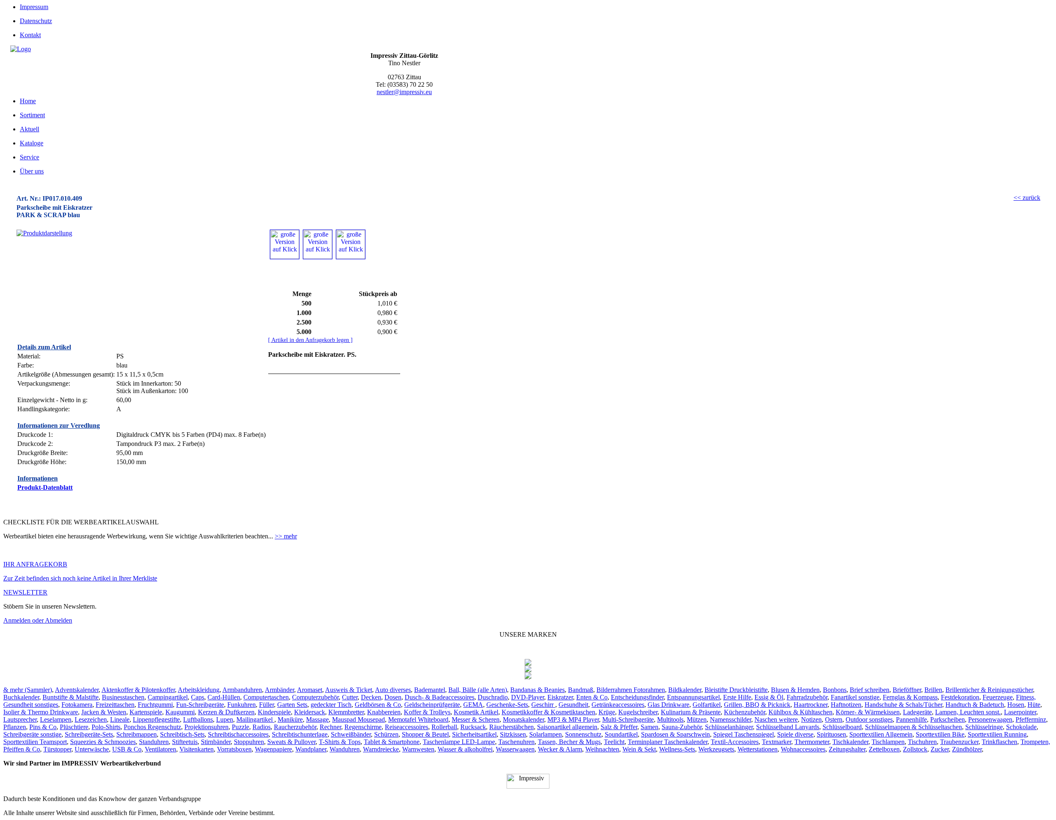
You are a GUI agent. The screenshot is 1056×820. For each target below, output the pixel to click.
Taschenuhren (516, 741)
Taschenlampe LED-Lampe (459, 741)
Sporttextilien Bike (940, 734)
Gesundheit (573, 704)
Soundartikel (621, 734)
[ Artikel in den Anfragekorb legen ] (310, 340)
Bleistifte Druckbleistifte (736, 689)
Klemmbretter (346, 712)
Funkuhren (241, 704)
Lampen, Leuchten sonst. (968, 712)
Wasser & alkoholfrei (465, 749)
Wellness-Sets (677, 749)
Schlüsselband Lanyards (787, 726)
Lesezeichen (91, 719)
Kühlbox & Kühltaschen (800, 712)
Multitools (670, 719)
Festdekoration (960, 697)
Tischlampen (888, 741)
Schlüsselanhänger (729, 726)
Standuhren (154, 741)
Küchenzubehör (744, 712)
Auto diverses (393, 689)
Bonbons (834, 689)
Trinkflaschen (999, 741)
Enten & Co (592, 697)
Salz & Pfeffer (619, 726)
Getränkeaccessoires (618, 704)
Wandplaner (310, 749)
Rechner (330, 726)
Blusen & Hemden (795, 689)
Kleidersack (309, 712)
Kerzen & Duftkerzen (226, 712)
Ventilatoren (160, 749)
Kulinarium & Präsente (691, 712)
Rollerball (444, 726)
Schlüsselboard (842, 726)
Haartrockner (810, 704)
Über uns (32, 171)
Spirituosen (831, 734)
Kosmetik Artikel (476, 712)
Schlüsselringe (984, 726)
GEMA (473, 704)
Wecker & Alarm (560, 749)
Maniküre (290, 719)
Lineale (120, 719)
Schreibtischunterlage (300, 734)
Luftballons (198, 719)
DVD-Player (527, 697)
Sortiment (32, 114)
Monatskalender (523, 719)
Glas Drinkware (668, 704)
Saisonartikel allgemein (567, 726)
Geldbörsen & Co (378, 704)
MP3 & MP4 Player (573, 719)
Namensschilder (730, 719)
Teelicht (614, 741)
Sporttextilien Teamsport (35, 741)
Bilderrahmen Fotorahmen (630, 689)
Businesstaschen (123, 697)
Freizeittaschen (115, 704)
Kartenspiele (146, 712)
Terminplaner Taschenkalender (667, 741)
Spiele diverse (795, 734)
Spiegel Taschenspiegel (743, 734)
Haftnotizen (846, 704)
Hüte (1034, 704)
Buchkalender (21, 697)
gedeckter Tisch (331, 704)
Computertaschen (266, 697)
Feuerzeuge (998, 697)
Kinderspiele (274, 712)
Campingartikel (168, 697)
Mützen (697, 719)
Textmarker (776, 741)
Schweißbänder (351, 734)
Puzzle (240, 726)
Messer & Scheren (476, 719)
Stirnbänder (216, 741)
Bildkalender (684, 689)
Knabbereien (384, 712)
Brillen (933, 689)
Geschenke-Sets (507, 704)
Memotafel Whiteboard (418, 719)
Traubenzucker (959, 741)
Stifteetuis (185, 741)
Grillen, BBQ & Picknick (757, 704)
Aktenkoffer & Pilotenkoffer (138, 689)
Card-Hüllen (223, 697)
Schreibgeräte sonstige (32, 734)
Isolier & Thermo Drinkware (40, 712)
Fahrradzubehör (807, 697)
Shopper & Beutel (425, 734)
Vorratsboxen (234, 749)
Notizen (811, 719)
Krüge (607, 712)
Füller (266, 704)
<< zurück (1027, 197)
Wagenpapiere (273, 749)
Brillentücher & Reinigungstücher (989, 689)
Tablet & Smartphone (392, 741)
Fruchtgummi (155, 704)
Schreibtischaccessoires (238, 734)
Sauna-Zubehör (682, 726)
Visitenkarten (196, 749)
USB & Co (126, 749)
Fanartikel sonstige (855, 697)
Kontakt (30, 34)
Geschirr (543, 704)
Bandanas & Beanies (537, 689)
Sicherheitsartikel (474, 734)
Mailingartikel (255, 719)
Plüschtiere (74, 726)
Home (28, 100)
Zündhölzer (967, 749)
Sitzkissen (513, 734)
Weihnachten (602, 749)
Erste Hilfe (737, 697)
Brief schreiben (869, 689)
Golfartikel (707, 704)
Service (29, 157)
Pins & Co (43, 726)
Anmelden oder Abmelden (37, 620)
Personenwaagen (990, 719)
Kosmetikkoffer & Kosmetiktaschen (548, 712)
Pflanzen (14, 726)
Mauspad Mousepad (358, 719)
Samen (649, 726)
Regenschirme (363, 726)
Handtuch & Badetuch (974, 704)
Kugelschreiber (638, 712)
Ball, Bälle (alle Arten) (477, 689)
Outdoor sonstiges (869, 719)
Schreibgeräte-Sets (89, 734)
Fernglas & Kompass (910, 697)
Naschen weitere (776, 719)
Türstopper (57, 749)
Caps (197, 697)
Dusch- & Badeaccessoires (439, 697)
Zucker (940, 749)
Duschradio (493, 697)
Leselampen (55, 719)
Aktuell (29, 129)
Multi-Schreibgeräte (628, 719)
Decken (371, 697)
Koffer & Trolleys (427, 712)
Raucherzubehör (295, 726)
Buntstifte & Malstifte (70, 697)
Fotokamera (76, 704)
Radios (261, 726)
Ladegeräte (917, 712)
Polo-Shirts (106, 726)
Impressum (34, 6)
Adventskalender (77, 689)
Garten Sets (292, 704)
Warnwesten (418, 749)
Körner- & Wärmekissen (868, 712)
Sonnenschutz (583, 734)
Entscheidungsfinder (637, 697)
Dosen (392, 697)
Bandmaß (580, 689)
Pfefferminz (1031, 719)
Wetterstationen (758, 749)
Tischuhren (922, 741)
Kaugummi (180, 712)
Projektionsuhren (206, 726)
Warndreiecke (381, 749)
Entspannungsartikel (693, 697)
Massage (317, 719)
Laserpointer (1020, 712)
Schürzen (386, 734)
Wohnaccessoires (803, 749)
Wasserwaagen (515, 749)
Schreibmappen (136, 734)
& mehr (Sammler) (27, 689)
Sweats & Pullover (291, 741)
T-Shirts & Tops (340, 741)
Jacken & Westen (103, 712)
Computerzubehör (315, 697)
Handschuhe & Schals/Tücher (903, 704)
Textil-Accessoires (735, 741)
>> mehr (286, 536)
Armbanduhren (242, 689)
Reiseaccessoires (406, 726)
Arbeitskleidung (198, 689)
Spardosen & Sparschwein (675, 734)
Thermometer (811, 741)
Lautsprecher (20, 719)
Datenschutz (36, 20)
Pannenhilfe (911, 719)
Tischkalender (850, 741)
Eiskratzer (560, 697)
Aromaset (309, 689)
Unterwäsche (92, 749)
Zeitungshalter (847, 749)
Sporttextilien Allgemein (880, 734)
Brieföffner (907, 689)
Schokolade (1021, 726)
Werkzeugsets (716, 749)
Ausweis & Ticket (348, 689)
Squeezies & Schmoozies (103, 741)
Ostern (833, 719)
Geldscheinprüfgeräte (432, 704)
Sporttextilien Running (997, 734)
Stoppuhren (249, 741)
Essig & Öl (768, 697)
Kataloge (31, 143)
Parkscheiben (947, 719)
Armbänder (279, 689)
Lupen (224, 719)
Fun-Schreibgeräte (200, 704)
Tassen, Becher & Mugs (569, 741)
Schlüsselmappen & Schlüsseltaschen (913, 726)
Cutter (350, 697)
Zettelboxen (884, 749)
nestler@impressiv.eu (404, 91)
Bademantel (429, 689)
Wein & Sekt (639, 749)
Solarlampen (545, 734)
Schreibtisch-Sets (182, 734)
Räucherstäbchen (511, 726)
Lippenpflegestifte (156, 719)
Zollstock (915, 749)
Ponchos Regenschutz (152, 726)
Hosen (1015, 704)
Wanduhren (345, 749)
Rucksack (473, 726)
